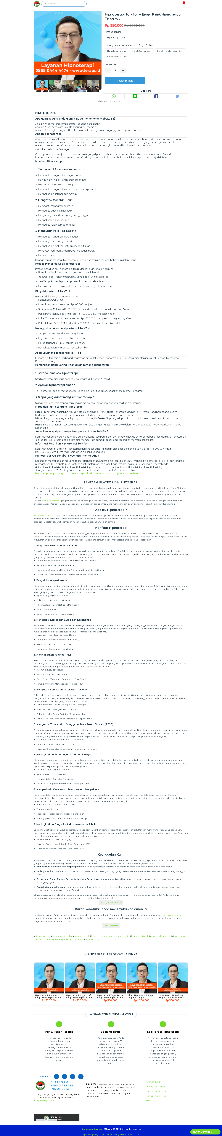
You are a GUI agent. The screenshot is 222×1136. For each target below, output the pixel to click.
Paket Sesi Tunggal (141, 51)
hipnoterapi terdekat (127, 473)
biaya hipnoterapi (51, 500)
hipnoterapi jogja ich (95, 939)
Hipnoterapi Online (116, 37)
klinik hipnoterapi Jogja (100, 473)
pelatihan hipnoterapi (161, 936)
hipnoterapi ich (42, 936)
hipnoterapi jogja (120, 936)
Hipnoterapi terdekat (155, 1091)
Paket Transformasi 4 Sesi (170, 51)
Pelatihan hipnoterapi (155, 1095)
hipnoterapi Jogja (45, 473)
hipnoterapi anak (139, 936)
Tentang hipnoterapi (155, 1086)
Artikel (148, 1100)
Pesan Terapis (125, 80)
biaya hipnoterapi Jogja (71, 473)
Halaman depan (153, 1081)
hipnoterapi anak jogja (72, 939)
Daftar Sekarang (111, 926)
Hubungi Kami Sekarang (111, 902)
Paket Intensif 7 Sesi (117, 56)
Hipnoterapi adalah (43, 515)
